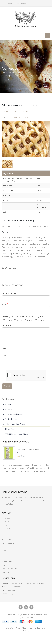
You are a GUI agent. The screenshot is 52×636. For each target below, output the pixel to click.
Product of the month (9, 568)
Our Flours (5, 525)
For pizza (8, 409)
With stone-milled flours (15, 424)
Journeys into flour (8, 543)
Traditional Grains (8, 540)
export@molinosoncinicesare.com (18, 594)
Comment (7, 325)
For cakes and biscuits (14, 414)
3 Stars (20, 320)
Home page (6, 518)
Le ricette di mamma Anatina (19, 117)
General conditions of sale (37, 628)
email (5, 304)
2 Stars (9, 320)
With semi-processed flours (16, 434)
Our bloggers (6, 547)
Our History (6, 522)
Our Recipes (6, 529)
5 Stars (41, 320)
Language (7, 3)
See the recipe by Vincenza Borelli (16, 111)
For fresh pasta (11, 419)
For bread (9, 404)
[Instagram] (31, 607)
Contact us (5, 572)
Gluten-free (9, 429)
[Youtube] (26, 607)
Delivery (26, 631)
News (17, 3)
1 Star (42, 317)
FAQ (3, 565)
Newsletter (25, 3)
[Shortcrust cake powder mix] (8, 453)
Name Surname (9, 293)
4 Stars (30, 320)
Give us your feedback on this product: (19, 316)
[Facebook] (21, 607)
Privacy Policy (21, 628)
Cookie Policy (9, 628)
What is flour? (7, 561)
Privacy (5, 348)
